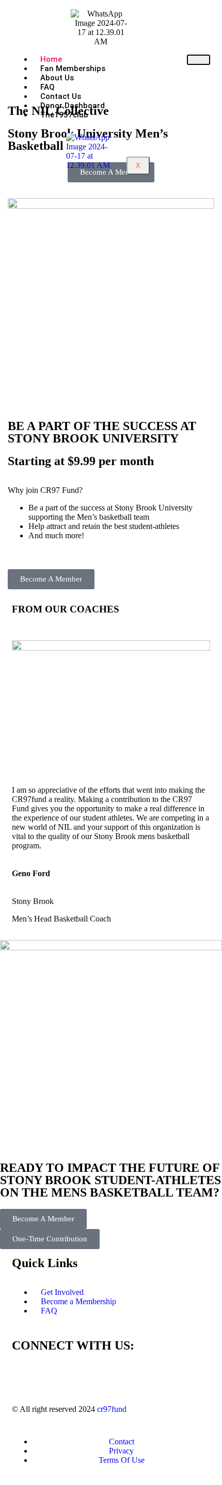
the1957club (64, 115)
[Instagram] (53, 1375)
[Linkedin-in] (80, 1375)
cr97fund (111, 1409)
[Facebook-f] (25, 1375)
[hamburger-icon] (198, 60)
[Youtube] (108, 1375)
